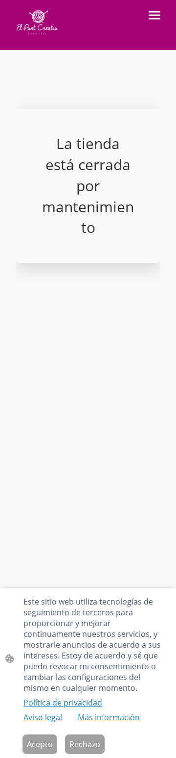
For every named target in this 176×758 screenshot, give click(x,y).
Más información (109, 717)
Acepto (40, 744)
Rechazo (84, 744)
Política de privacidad (62, 702)
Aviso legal (42, 717)
